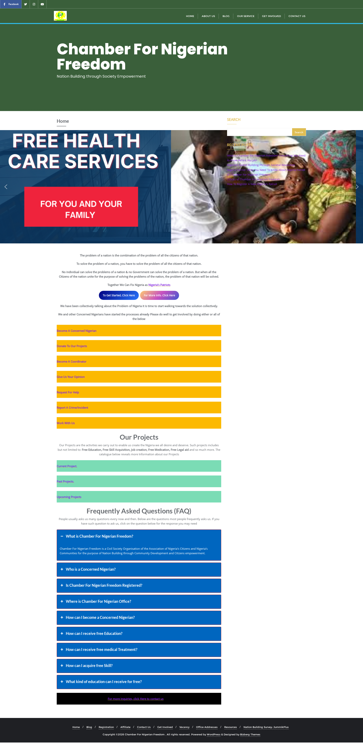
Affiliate (125, 727)
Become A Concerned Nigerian (76, 331)
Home (76, 727)
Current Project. (67, 466)
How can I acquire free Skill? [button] (89, 665)
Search (233, 120)
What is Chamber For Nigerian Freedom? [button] (99, 536)
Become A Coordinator (71, 361)
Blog (89, 727)
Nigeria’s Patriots (159, 285)
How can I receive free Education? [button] (94, 633)
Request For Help (68, 392)
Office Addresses (207, 727)
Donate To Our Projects (72, 346)
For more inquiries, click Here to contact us (136, 699)
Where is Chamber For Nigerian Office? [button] (98, 601)
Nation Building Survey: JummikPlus (266, 727)
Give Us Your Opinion (71, 377)
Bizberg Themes (250, 734)
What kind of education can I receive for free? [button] (104, 681)
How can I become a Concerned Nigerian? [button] (100, 617)
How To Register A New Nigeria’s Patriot (252, 184)
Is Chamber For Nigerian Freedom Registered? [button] (104, 585)
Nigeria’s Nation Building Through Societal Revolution (261, 165)
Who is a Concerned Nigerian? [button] (91, 569)
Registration (106, 727)
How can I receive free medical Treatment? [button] (101, 649)
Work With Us (66, 423)
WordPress (213, 734)
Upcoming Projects (69, 497)
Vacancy (184, 727)
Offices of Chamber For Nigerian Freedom (253, 179)
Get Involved (165, 727)
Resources (230, 727)
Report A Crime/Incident (72, 407)
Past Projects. (65, 481)
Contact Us (144, 727)
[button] (6, 187)
